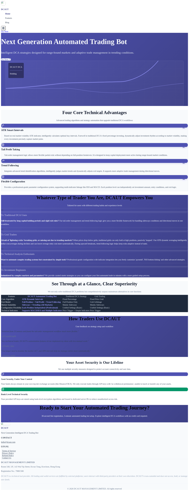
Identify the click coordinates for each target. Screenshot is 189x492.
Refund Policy (8, 455)
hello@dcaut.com (8, 442)
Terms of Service (9, 451)
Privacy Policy (8, 453)
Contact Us (6, 458)
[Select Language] (3, 28)
